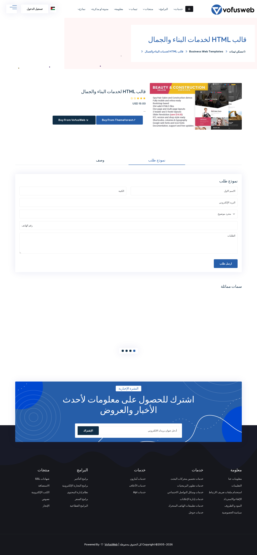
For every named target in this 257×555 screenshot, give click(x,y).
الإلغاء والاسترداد (233, 499)
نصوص (45, 499)
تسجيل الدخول (35, 8)
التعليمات (236, 485)
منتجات (148, 9)
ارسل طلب (226, 263)
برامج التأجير (81, 478)
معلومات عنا (235, 478)
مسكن (239, 51)
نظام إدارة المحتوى (77, 492)
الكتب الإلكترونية (40, 492)
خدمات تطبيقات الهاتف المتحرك (185, 505)
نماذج (82, 9)
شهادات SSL (42, 478)
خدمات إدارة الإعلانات (191, 499)
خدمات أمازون (138, 478)
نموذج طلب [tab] (156, 160)
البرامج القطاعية (79, 505)
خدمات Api (139, 492)
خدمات (179, 9)
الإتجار (46, 505)
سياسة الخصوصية (232, 512)
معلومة (119, 9)
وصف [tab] (100, 160)
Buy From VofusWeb (72, 120)
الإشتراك (88, 430)
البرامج (164, 9)
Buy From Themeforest (117, 120)
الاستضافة (43, 485)
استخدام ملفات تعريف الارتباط (225, 492)
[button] (134, 351)
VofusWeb (111, 544)
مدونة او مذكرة (100, 9)
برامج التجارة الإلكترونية (75, 485)
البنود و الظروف (233, 505)
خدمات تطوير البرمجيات (190, 485)
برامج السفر (81, 499)
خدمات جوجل (196, 512)
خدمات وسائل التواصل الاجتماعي (185, 492)
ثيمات (133, 9)
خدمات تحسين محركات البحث (187, 478)
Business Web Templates (206, 51)
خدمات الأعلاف (137, 485)
